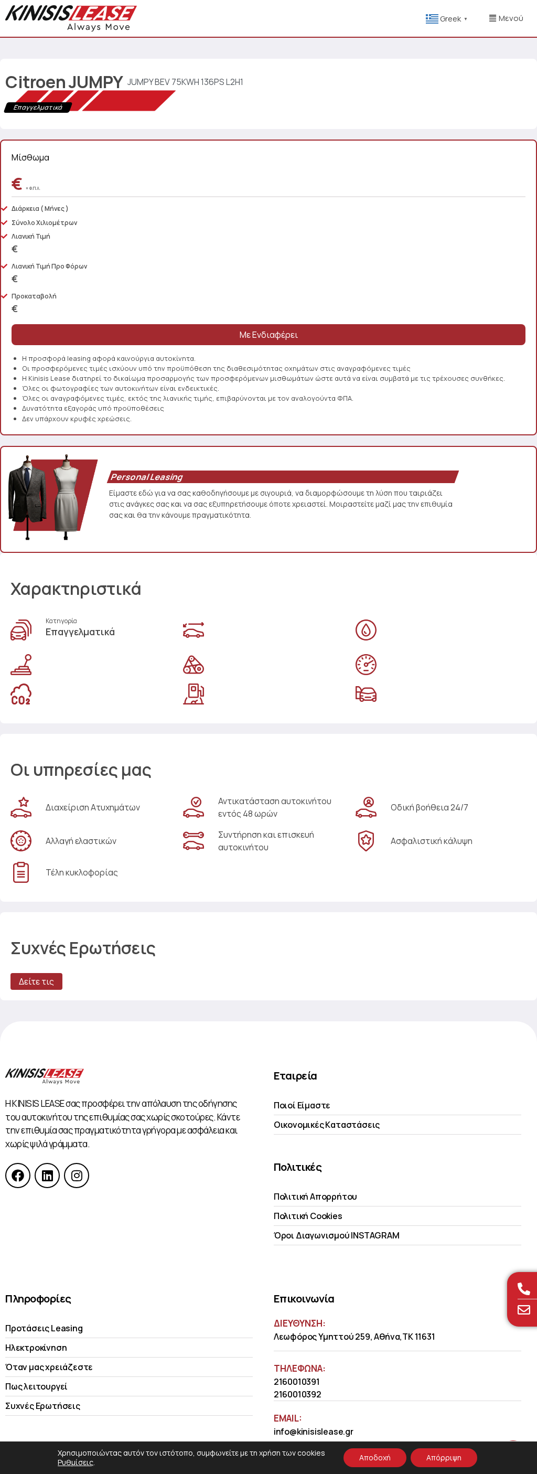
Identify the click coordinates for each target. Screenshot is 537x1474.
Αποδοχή (375, 1457)
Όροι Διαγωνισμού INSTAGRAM (337, 1235)
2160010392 (297, 1394)
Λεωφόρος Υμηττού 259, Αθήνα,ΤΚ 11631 (354, 1336)
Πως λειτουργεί (36, 1386)
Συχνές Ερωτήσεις (42, 1406)
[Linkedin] (47, 1175)
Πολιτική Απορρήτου (315, 1196)
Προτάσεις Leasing (44, 1328)
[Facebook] (17, 1175)
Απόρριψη (443, 1457)
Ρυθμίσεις (75, 1462)
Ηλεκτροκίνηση (36, 1347)
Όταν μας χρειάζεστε (49, 1367)
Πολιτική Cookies (308, 1216)
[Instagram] (76, 1175)
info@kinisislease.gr (313, 1431)
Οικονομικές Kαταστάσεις (327, 1124)
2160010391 (297, 1381)
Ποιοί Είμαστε (302, 1105)
